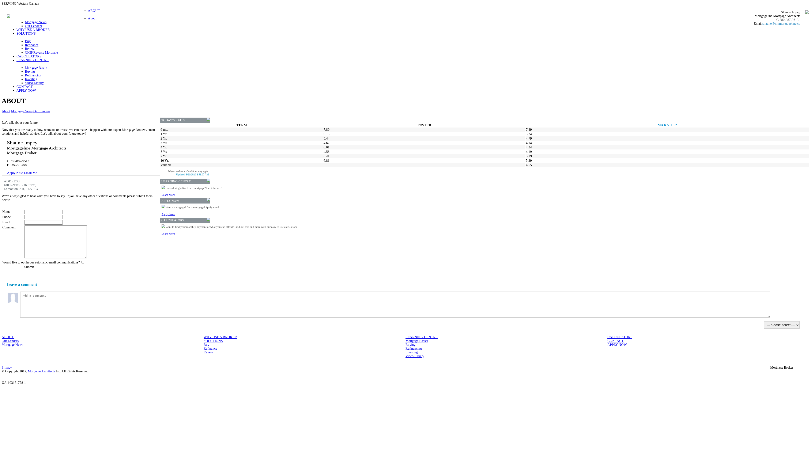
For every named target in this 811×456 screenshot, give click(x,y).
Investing (31, 79)
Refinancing (33, 75)
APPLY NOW (26, 90)
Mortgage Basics (36, 67)
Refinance (31, 45)
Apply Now (15, 173)
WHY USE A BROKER (33, 29)
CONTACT (24, 86)
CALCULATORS (28, 56)
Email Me (30, 173)
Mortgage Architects (41, 371)
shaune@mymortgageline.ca (781, 23)
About (92, 18)
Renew (29, 48)
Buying (30, 71)
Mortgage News (35, 22)
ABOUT (8, 337)
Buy (28, 41)
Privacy (7, 367)
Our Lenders (33, 26)
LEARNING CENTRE (422, 337)
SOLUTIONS (213, 341)
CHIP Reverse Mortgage (41, 52)
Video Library (34, 83)
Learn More (168, 194)
